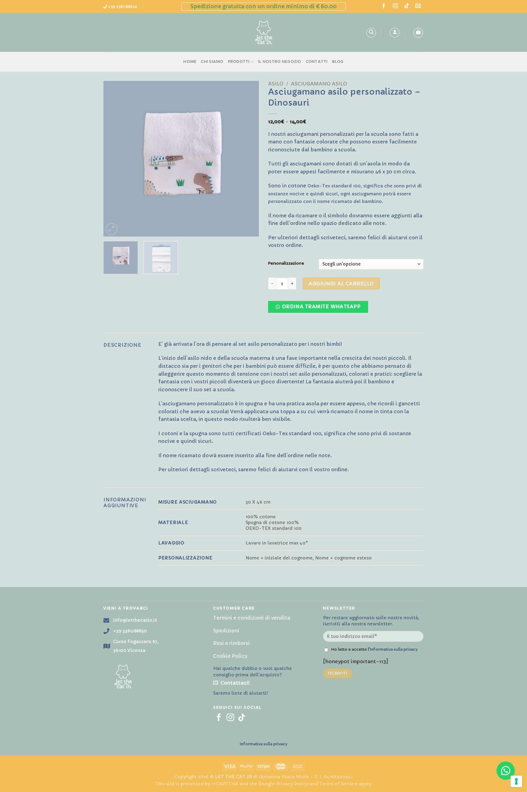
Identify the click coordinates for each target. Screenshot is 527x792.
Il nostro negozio (279, 61)
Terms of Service (338, 784)
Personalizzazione (286, 263)
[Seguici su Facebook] (383, 6)
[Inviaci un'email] (418, 6)
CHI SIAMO (212, 61)
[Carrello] (418, 33)
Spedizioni (226, 630)
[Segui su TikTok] (406, 6)
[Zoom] (111, 229)
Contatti (317, 61)
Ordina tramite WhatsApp (321, 306)
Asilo (275, 84)
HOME (189, 61)
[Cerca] (371, 33)
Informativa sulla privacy (394, 649)
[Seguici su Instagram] (395, 6)
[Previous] (114, 158)
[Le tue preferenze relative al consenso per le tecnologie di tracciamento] (516, 781)
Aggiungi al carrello (341, 283)
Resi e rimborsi (231, 643)
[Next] (248, 158)
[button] (320, 309)
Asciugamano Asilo (319, 84)
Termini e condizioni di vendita (251, 618)
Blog (338, 61)
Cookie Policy (230, 656)
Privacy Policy (292, 784)
